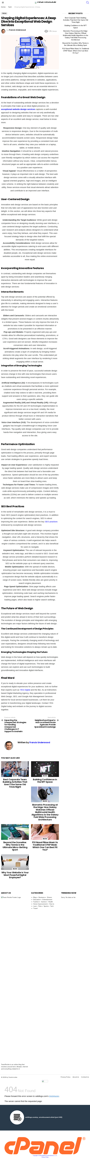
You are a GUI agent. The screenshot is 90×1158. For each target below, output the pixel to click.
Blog (15, 776)
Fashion (36, 902)
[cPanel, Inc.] (45, 1154)
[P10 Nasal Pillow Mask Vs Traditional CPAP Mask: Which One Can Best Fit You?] (45, 832)
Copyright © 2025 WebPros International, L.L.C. (45, 1155)
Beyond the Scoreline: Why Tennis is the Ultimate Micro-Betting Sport (15, 846)
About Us (76, 1077)
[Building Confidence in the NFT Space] (45, 769)
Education (36, 899)
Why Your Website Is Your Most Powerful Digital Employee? (15, 875)
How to (51, 904)
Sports (46, 906)
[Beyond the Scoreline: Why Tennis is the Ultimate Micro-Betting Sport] (15, 832)
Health (50, 902)
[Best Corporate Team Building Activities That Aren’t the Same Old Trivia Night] (15, 769)
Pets (39, 906)
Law (34, 906)
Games (43, 902)
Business (42, 897)
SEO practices (51, 522)
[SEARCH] (87, 2)
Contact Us (85, 1077)
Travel (35, 908)
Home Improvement (40, 904)
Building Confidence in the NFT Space (45, 781)
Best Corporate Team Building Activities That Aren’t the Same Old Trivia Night (15, 783)
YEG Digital (25, 690)
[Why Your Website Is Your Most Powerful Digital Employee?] (15, 862)
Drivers (49, 897)
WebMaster (54, 1096)
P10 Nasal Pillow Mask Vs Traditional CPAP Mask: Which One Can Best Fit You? (45, 846)
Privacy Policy (65, 1077)
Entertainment (15, 839)
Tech (52, 906)
